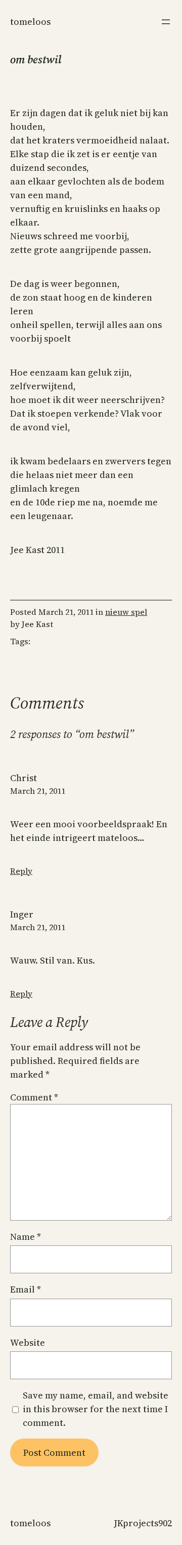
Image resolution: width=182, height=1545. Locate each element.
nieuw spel (126, 611)
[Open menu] (166, 22)
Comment (34, 1097)
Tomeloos (30, 21)
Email (25, 1289)
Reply (21, 870)
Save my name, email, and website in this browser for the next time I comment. (95, 1409)
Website (27, 1342)
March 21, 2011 (37, 790)
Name (25, 1236)
